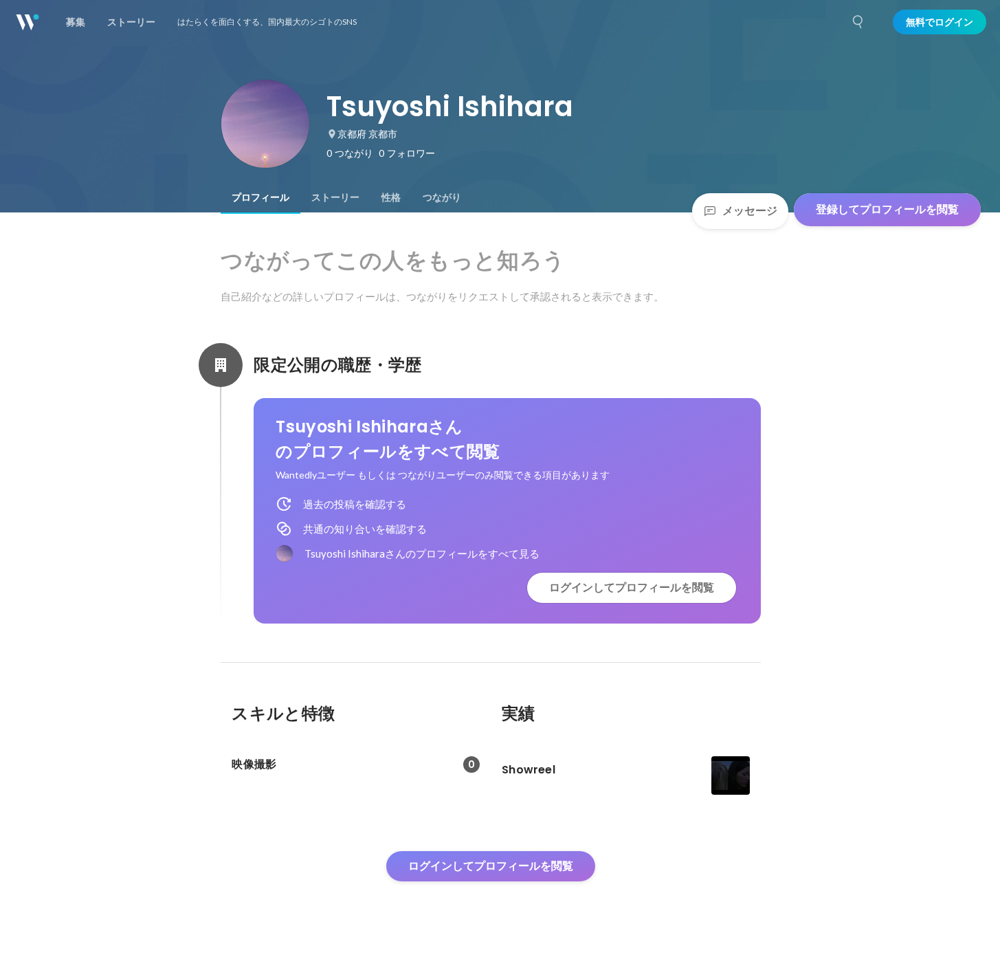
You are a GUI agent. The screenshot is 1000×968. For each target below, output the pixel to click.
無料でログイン (939, 22)
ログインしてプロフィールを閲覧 (631, 587)
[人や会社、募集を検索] (858, 22)
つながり (442, 197)
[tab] (260, 197)
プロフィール (260, 197)
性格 (391, 197)
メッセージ (749, 211)
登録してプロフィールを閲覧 (887, 209)
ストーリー (335, 197)
